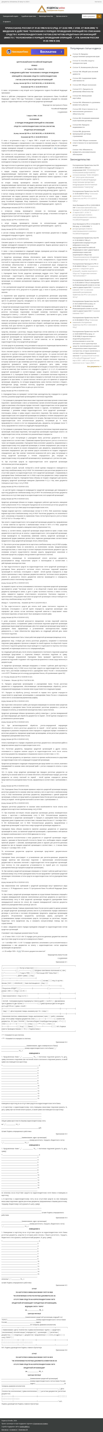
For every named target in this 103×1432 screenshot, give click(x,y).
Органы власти (61, 16)
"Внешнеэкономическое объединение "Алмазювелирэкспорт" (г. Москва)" (86, 249)
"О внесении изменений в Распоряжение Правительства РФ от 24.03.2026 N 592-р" (86, 322)
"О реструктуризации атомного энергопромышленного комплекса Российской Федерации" (86, 229)
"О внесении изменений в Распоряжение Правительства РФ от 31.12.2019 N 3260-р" (86, 196)
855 (55, 148)
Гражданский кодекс (10, 16)
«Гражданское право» (40, 1424)
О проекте (7, 22)
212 (19, 951)
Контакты (98, 2)
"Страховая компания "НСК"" (86, 307)
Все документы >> (94, 366)
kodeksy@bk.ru (24, 1427)
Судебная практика (28, 16)
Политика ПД (23, 1430)
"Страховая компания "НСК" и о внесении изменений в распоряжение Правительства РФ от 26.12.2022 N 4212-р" (86, 288)
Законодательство (46, 16)
